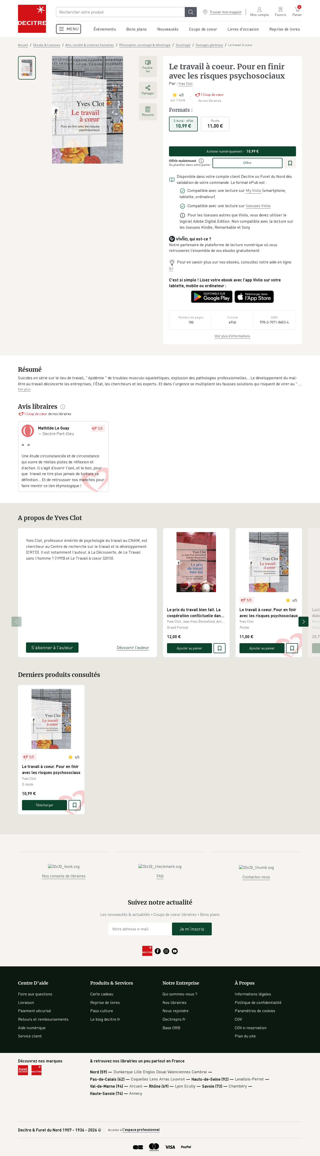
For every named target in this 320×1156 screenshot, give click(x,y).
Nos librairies (174, 1002)
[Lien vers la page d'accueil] (32, 19)
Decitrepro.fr (174, 1019)
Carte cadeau (101, 993)
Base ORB (171, 1027)
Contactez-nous (256, 876)
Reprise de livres (105, 1002)
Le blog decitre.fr (105, 1019)
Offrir (247, 163)
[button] (160, 381)
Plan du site (245, 1035)
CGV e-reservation (250, 1027)
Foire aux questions (35, 993)
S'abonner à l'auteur (52, 647)
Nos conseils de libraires (64, 875)
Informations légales (253, 993)
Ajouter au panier (189, 648)
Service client (30, 1035)
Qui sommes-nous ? (179, 993)
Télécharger (45, 805)
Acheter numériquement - (232, 151)
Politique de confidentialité (258, 1002)
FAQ (160, 875)
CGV (238, 1019)
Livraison (26, 1002)
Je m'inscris (192, 929)
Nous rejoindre (175, 1010)
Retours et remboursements (43, 1019)
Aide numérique (32, 1027)
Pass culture (101, 1010)
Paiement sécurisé (34, 1010)
